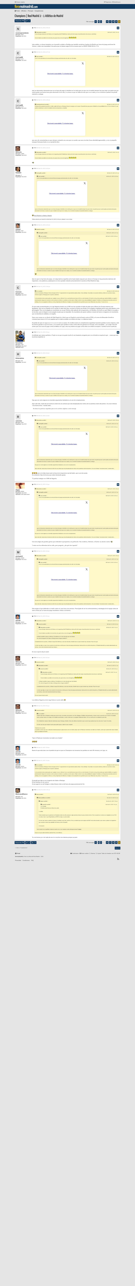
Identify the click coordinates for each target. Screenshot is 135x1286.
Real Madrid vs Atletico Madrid (43, 215)
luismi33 (44, 804)
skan (38, 794)
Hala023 (18, 173)
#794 (34, 657)
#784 (34, 147)
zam (37, 56)
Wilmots (19, 152)
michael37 (19, 556)
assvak (18, 620)
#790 (34, 415)
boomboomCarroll (41, 104)
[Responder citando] (118, 28)
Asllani (18, 229)
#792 (34, 551)
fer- (37, 291)
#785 (34, 168)
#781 (34, 27)
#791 (34, 484)
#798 (34, 789)
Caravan (18, 292)
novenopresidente (22, 33)
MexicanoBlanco (21, 794)
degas (18, 490)
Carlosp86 (19, 57)
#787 (34, 286)
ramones (19, 421)
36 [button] (107, 21)
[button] (95, 21)
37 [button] (110, 21)
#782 (34, 52)
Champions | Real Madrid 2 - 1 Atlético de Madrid (39, 16)
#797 (34, 760)
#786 (34, 225)
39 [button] (116, 21)
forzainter (19, 343)
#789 (34, 353)
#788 (34, 332)
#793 (34, 616)
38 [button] (113, 21)
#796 (34, 747)
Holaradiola (39, 32)
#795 (34, 706)
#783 (34, 100)
